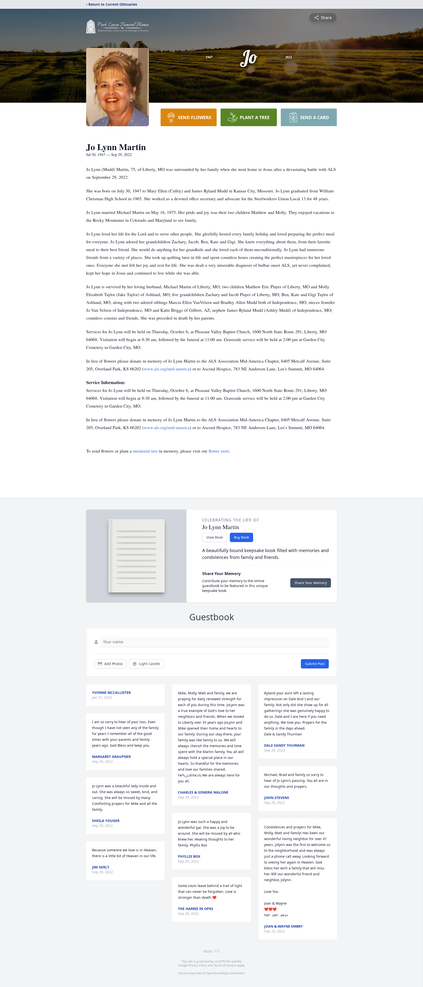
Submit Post (315, 663)
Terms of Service (224, 965)
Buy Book (241, 537)
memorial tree (145, 451)
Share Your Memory (310, 582)
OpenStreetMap (217, 973)
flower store (219, 451)
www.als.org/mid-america (167, 369)
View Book (214, 537)
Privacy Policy (197, 965)
